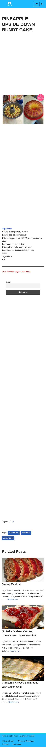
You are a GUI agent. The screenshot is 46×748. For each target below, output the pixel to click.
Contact (5, 744)
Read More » (12, 599)
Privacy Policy (8, 741)
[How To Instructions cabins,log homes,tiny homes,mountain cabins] (9, 4)
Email (8, 282)
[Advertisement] (23, 70)
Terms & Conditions (26, 741)
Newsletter (17, 744)
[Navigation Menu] (37, 4)
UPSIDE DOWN (8, 538)
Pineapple (26, 533)
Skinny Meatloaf (11, 584)
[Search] (42, 4)
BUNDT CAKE (13, 533)
